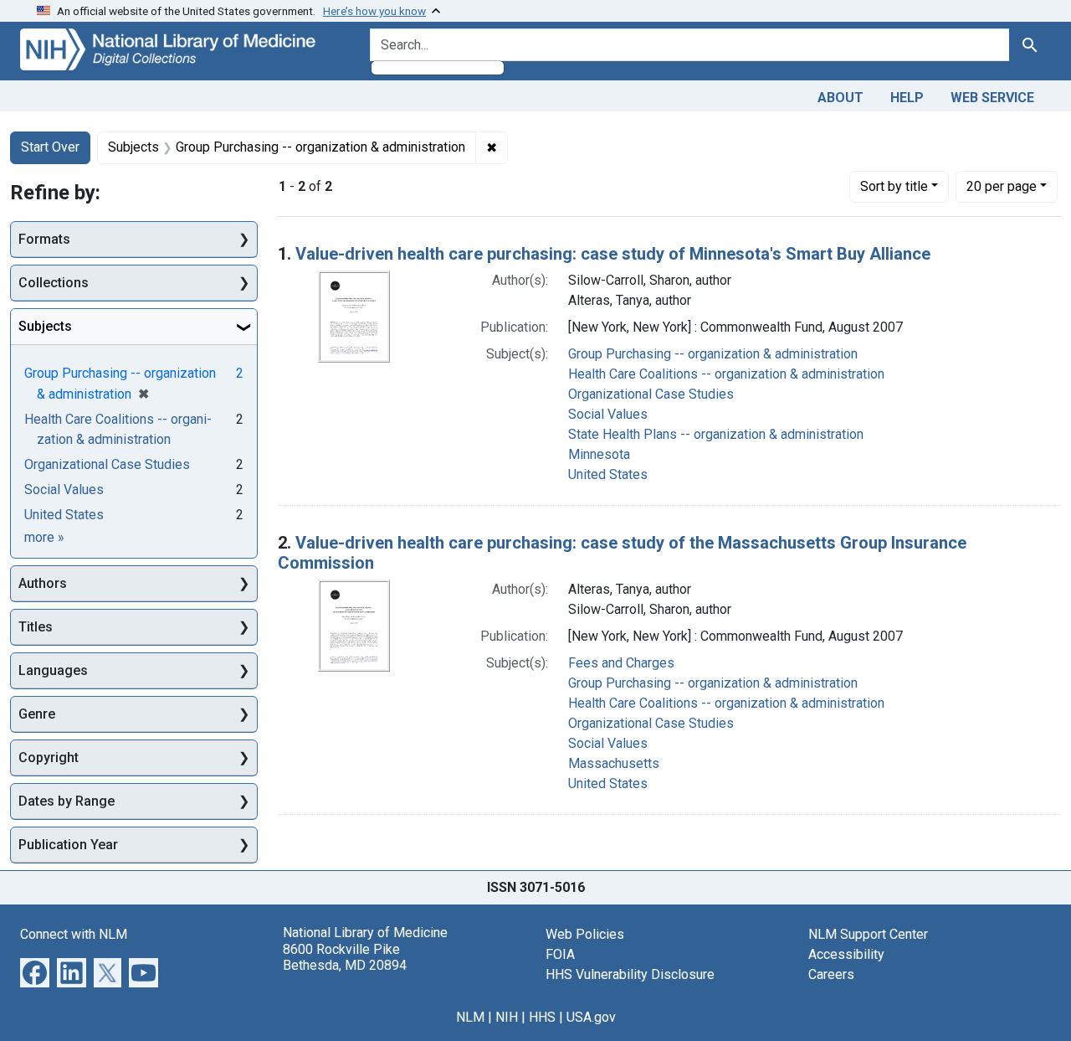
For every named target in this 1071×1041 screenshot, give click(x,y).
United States (608, 474)
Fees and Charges (621, 663)
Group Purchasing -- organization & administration (713, 354)
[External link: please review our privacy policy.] (34, 972)
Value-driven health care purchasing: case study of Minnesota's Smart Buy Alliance (612, 254)
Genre (36, 714)
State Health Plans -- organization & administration (715, 434)
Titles (35, 627)
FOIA (560, 954)
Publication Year (68, 845)
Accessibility (846, 954)
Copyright (48, 757)
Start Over (50, 147)
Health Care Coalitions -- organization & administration (726, 374)
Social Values (608, 414)
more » (44, 537)
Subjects (45, 326)
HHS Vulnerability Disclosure (630, 974)
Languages (53, 670)
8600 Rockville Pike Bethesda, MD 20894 (345, 957)
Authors (42, 583)
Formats (44, 239)
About (840, 98)
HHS (542, 1017)
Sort (894, 186)
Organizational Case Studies (651, 394)
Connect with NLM (73, 934)
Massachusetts (613, 763)
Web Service (992, 98)
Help (907, 98)
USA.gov (591, 1017)
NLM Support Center (868, 934)
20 (1001, 186)
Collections (53, 283)
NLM (470, 1017)
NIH (506, 1017)
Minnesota (599, 454)
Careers (831, 974)
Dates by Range (66, 801)
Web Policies (585, 934)
